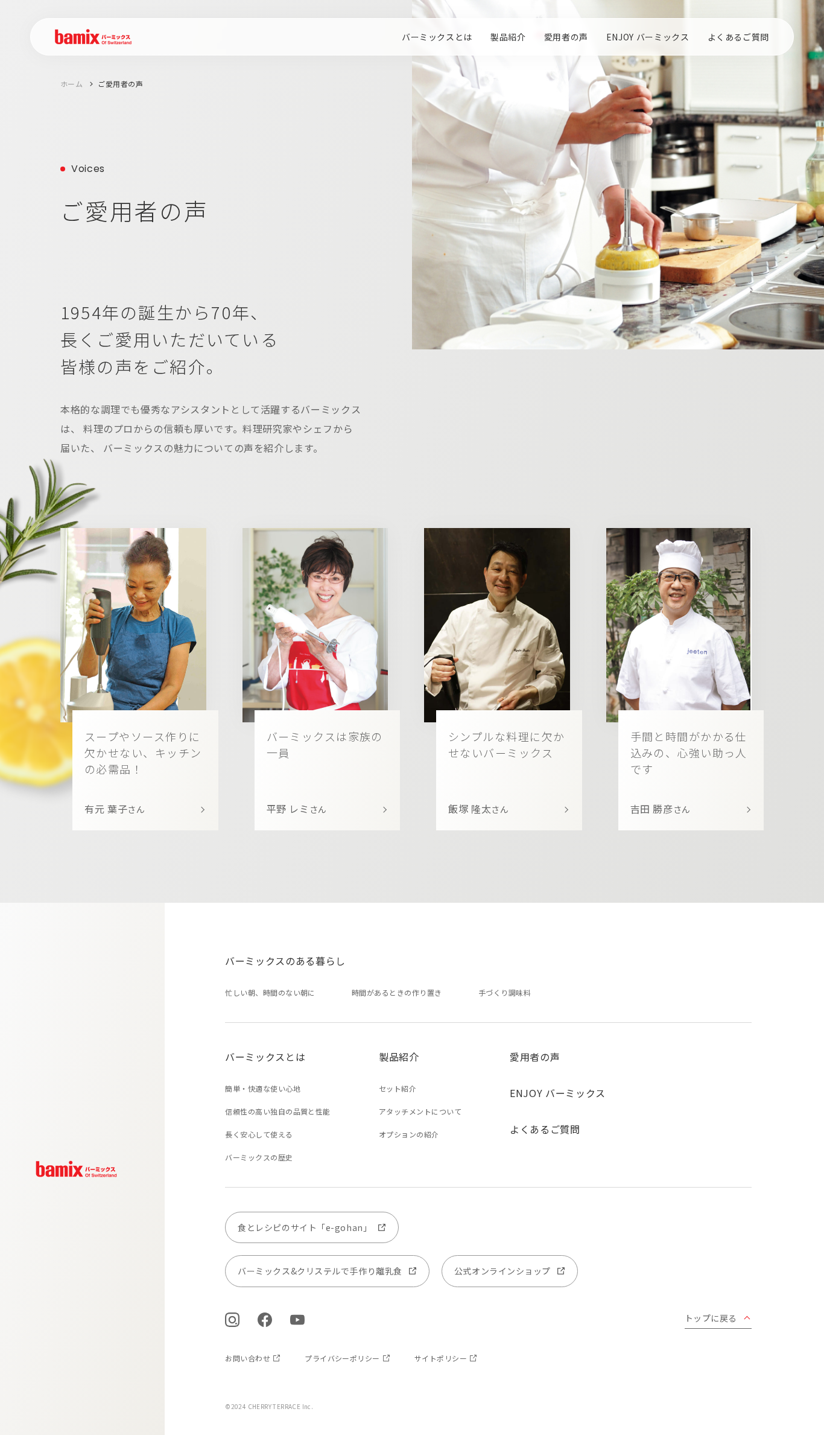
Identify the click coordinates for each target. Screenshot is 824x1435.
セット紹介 (397, 1088)
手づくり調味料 (504, 992)
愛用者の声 (566, 37)
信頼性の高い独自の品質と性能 (278, 1111)
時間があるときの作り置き (397, 992)
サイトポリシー (440, 1358)
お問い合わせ (247, 1358)
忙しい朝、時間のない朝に (270, 992)
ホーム (71, 83)
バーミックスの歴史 (259, 1157)
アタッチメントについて (420, 1111)
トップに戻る (711, 1318)
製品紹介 (508, 37)
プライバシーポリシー (342, 1358)
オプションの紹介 (409, 1134)
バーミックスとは (437, 37)
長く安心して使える (259, 1134)
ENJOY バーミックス (647, 37)
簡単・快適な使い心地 (262, 1088)
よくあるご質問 (738, 37)
